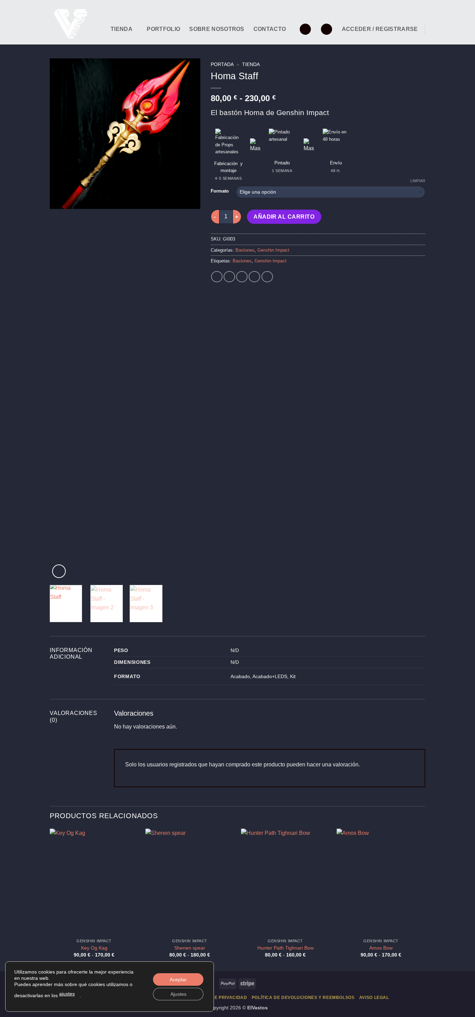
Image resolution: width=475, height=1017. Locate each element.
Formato (220, 191)
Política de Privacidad (218, 997)
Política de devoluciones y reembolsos (303, 997)
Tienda (121, 29)
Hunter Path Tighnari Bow (285, 948)
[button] (305, 29)
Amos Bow (381, 948)
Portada (222, 64)
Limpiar (417, 181)
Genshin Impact (273, 250)
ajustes (67, 993)
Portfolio (163, 29)
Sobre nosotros (216, 29)
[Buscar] (326, 29)
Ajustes (178, 994)
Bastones (245, 250)
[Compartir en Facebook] (217, 277)
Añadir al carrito (283, 217)
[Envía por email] (242, 277)
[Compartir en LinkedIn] (254, 277)
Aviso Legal (374, 997)
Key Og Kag (94, 948)
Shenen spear (189, 948)
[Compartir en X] (229, 277)
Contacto (269, 29)
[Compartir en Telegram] (267, 277)
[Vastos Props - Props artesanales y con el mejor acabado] (75, 22)
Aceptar (178, 979)
